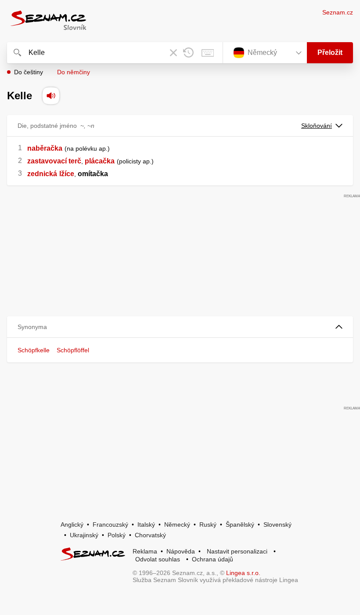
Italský (146, 524)
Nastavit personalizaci (237, 551)
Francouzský (110, 524)
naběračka (44, 148)
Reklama (145, 551)
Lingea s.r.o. (243, 572)
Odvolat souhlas (157, 559)
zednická (42, 173)
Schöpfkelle (34, 350)
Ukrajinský (84, 535)
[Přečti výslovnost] (51, 96)
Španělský (240, 524)
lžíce (66, 173)
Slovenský (277, 524)
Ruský (207, 524)
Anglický (72, 524)
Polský (117, 535)
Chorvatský (150, 535)
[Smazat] (173, 52)
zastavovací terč (54, 161)
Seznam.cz (337, 12)
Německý (177, 524)
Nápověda (180, 551)
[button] (180, 327)
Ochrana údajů (212, 559)
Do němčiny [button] (73, 72)
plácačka (100, 161)
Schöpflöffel (73, 350)
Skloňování (316, 125)
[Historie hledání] (188, 52)
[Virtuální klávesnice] (207, 52)
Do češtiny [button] (28, 72)
